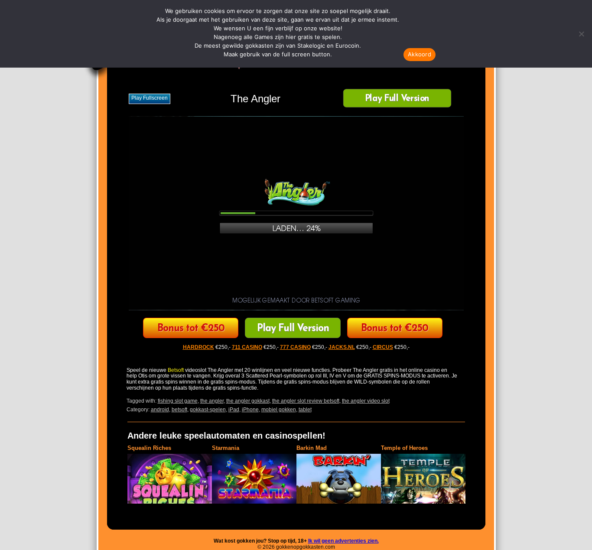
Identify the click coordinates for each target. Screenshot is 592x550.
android (160, 410)
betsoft (179, 410)
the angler (212, 401)
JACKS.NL (342, 347)
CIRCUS (191, 329)
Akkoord (419, 54)
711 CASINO (247, 347)
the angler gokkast (248, 401)
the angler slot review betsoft (305, 401)
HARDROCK (198, 347)
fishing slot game (178, 401)
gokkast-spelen (208, 410)
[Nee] (581, 33)
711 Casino (395, 329)
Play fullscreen (149, 98)
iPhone (250, 410)
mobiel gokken (278, 410)
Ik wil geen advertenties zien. (343, 541)
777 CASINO (295, 347)
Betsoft (176, 370)
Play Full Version (396, 99)
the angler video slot (366, 401)
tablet (305, 410)
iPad (233, 410)
